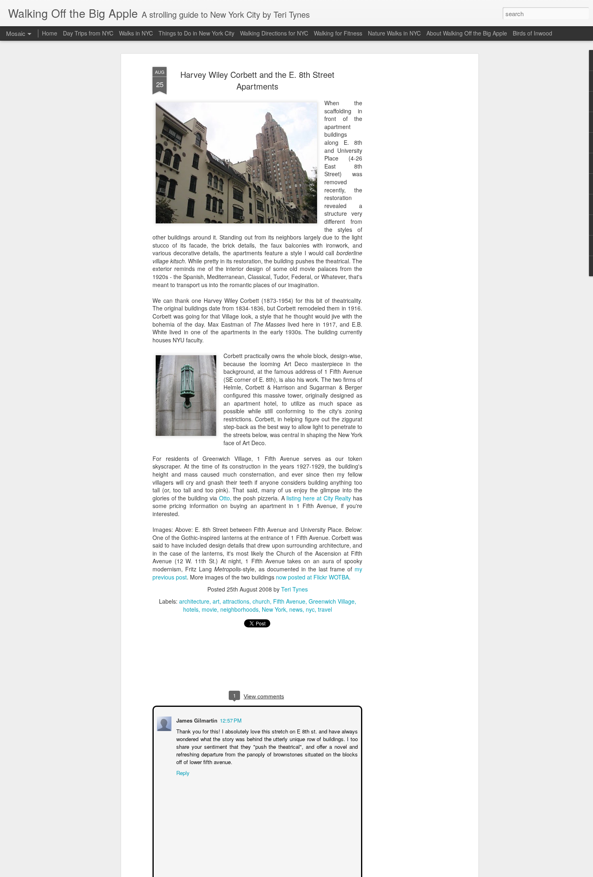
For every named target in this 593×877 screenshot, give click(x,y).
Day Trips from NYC (88, 33)
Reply (182, 772)
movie (209, 609)
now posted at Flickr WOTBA (312, 577)
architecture (194, 601)
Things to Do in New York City (196, 33)
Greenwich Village (332, 601)
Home (49, 33)
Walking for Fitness (338, 33)
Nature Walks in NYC (394, 33)
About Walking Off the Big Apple (466, 33)
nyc (310, 609)
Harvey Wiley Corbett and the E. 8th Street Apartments (257, 80)
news (296, 609)
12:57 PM (230, 719)
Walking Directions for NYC (274, 33)
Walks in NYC (136, 33)
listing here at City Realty (318, 498)
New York (274, 609)
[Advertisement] (406, 190)
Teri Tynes (294, 589)
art (216, 601)
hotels (190, 609)
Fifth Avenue (289, 601)
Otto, (225, 498)
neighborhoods (239, 609)
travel (325, 609)
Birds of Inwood (532, 33)
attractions (236, 601)
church (261, 601)
